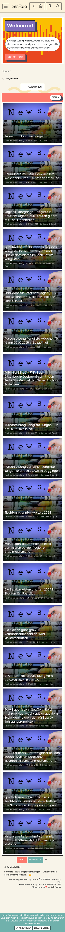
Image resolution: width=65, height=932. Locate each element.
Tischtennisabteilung (14, 140)
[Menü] (5, 6)
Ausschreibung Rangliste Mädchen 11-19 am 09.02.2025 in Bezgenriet (31, 341)
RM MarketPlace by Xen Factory (40, 884)
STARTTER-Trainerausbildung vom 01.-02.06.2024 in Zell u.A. (28, 678)
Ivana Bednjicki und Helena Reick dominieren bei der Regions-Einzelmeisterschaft (28, 548)
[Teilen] (59, 140)
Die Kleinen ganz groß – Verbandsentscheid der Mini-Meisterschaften (25, 634)
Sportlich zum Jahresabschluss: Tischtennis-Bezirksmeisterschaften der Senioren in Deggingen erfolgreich (31, 801)
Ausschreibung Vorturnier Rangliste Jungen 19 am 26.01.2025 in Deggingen (32, 469)
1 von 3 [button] (21, 859)
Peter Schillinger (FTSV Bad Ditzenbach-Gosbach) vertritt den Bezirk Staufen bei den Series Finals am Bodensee (32, 378)
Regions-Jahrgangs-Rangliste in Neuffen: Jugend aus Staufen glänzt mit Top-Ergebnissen (30, 216)
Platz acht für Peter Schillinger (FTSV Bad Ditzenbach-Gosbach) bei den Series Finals (30, 297)
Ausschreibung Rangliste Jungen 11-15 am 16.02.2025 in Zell (31, 427)
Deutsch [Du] (13, 867)
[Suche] (58, 6)
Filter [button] (55, 97)
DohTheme (56, 887)
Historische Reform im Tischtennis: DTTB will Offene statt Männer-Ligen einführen (30, 841)
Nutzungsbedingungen (27, 871)
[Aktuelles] (50, 6)
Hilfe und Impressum (15, 874)
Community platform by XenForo (34, 880)
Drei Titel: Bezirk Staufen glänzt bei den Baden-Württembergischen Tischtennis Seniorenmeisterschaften (32, 757)
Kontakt (8, 871)
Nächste (34, 859)
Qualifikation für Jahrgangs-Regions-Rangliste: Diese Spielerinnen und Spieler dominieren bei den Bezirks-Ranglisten (31, 253)
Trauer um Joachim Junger (24, 136)
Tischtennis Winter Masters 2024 (27, 513)
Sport (52, 140)
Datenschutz (50, 871)
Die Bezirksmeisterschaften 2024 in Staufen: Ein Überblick (29, 591)
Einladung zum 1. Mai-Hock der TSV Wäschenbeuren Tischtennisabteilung (31, 176)
